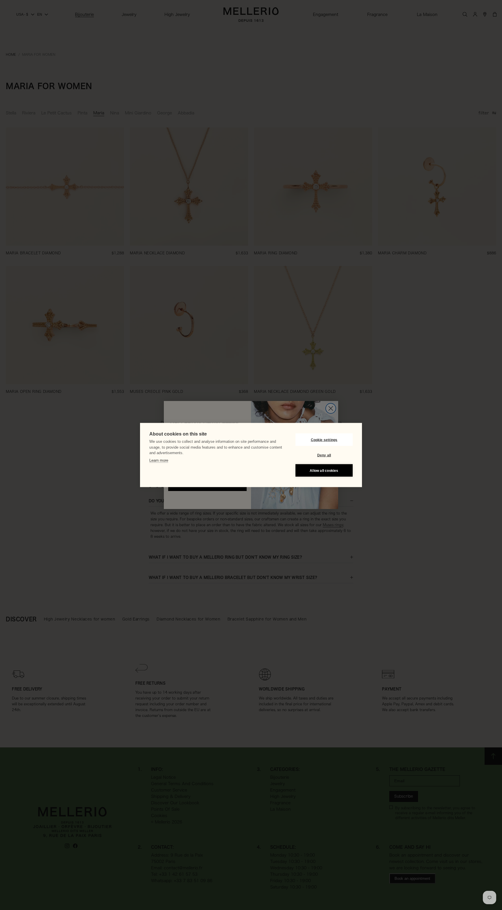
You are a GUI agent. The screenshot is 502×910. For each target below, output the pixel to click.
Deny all (324, 455)
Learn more (158, 460)
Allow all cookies (324, 470)
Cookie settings (324, 440)
